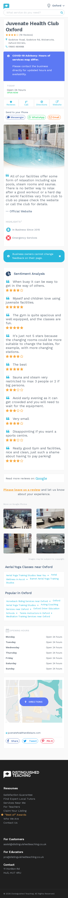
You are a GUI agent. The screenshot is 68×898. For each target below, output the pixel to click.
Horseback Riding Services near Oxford (27, 601)
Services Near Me (14, 802)
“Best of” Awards (15, 814)
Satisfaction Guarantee (18, 794)
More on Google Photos (15, 504)
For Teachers (11, 806)
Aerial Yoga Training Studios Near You (26, 575)
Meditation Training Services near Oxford (28, 616)
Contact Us (10, 822)
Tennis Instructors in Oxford (35, 613)
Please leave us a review (21, 489)
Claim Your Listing (15, 810)
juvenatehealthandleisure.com (24, 732)
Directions (35, 701)
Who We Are (11, 818)
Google (41, 478)
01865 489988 (16, 46)
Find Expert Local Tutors (19, 798)
